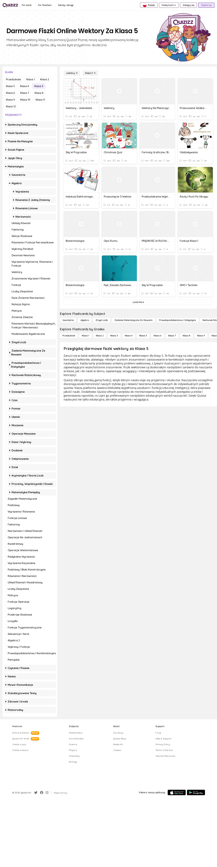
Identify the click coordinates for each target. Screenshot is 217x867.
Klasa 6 (10, 92)
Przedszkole (13, 79)
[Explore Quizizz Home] (10, 5)
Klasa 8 (39, 92)
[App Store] (177, 792)
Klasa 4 (24, 86)
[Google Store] (196, 792)
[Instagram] (47, 792)
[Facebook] (41, 792)
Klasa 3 (10, 86)
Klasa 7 (24, 92)
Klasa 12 (11, 106)
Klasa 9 (10, 99)
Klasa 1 (30, 79)
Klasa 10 (25, 99)
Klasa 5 (38, 86)
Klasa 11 (40, 99)
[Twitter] (35, 792)
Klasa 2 (44, 79)
